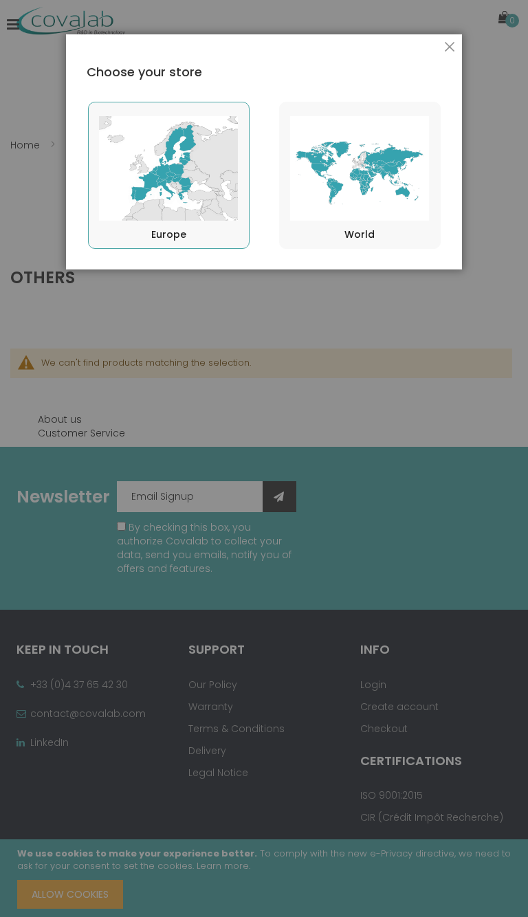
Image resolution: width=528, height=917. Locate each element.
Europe (168, 234)
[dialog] (264, 458)
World (359, 234)
